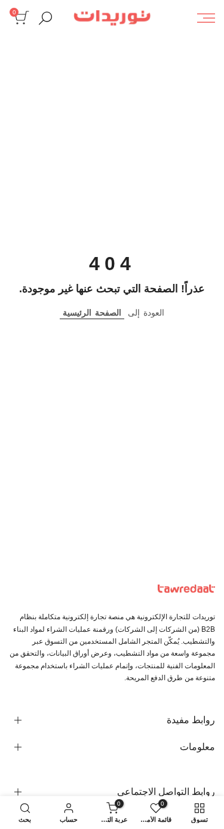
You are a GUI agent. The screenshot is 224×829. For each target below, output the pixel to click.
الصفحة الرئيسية (92, 312)
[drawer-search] (45, 18)
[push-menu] (206, 18)
